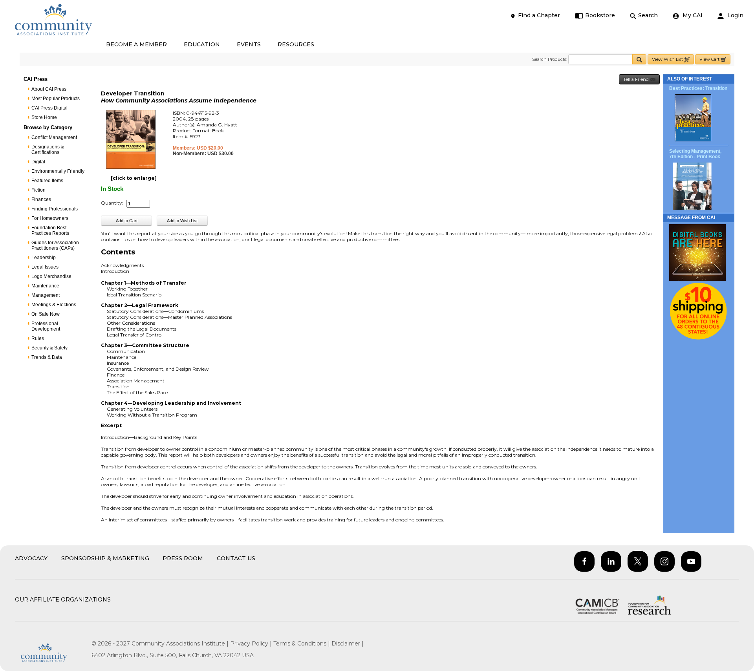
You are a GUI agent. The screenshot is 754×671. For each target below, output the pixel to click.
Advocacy (31, 558)
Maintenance (45, 286)
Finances (41, 199)
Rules (37, 338)
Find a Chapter (539, 15)
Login (734, 15)
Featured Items (47, 180)
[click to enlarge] (134, 178)
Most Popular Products (55, 98)
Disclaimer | (347, 643)
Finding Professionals (54, 209)
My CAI (692, 15)
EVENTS (249, 44)
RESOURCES (296, 44)
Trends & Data (46, 357)
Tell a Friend (636, 79)
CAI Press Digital (49, 108)
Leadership (43, 257)
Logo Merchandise (51, 276)
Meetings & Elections (53, 304)
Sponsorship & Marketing (105, 558)
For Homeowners (49, 218)
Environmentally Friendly (57, 171)
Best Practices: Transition (698, 88)
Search (648, 15)
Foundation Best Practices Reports (50, 230)
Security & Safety (49, 348)
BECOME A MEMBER (136, 44)
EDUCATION (202, 44)
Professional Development (45, 326)
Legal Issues (45, 267)
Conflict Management (54, 137)
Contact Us (236, 558)
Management (45, 295)
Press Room (183, 558)
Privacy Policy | (251, 643)
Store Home (44, 117)
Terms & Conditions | (302, 643)
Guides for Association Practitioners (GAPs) (55, 245)
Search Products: (549, 59)
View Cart (710, 59)
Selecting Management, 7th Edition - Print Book (695, 153)
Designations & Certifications (47, 149)
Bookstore (600, 15)
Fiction (38, 190)
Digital (38, 162)
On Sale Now (45, 314)
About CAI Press (48, 89)
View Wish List (668, 59)
